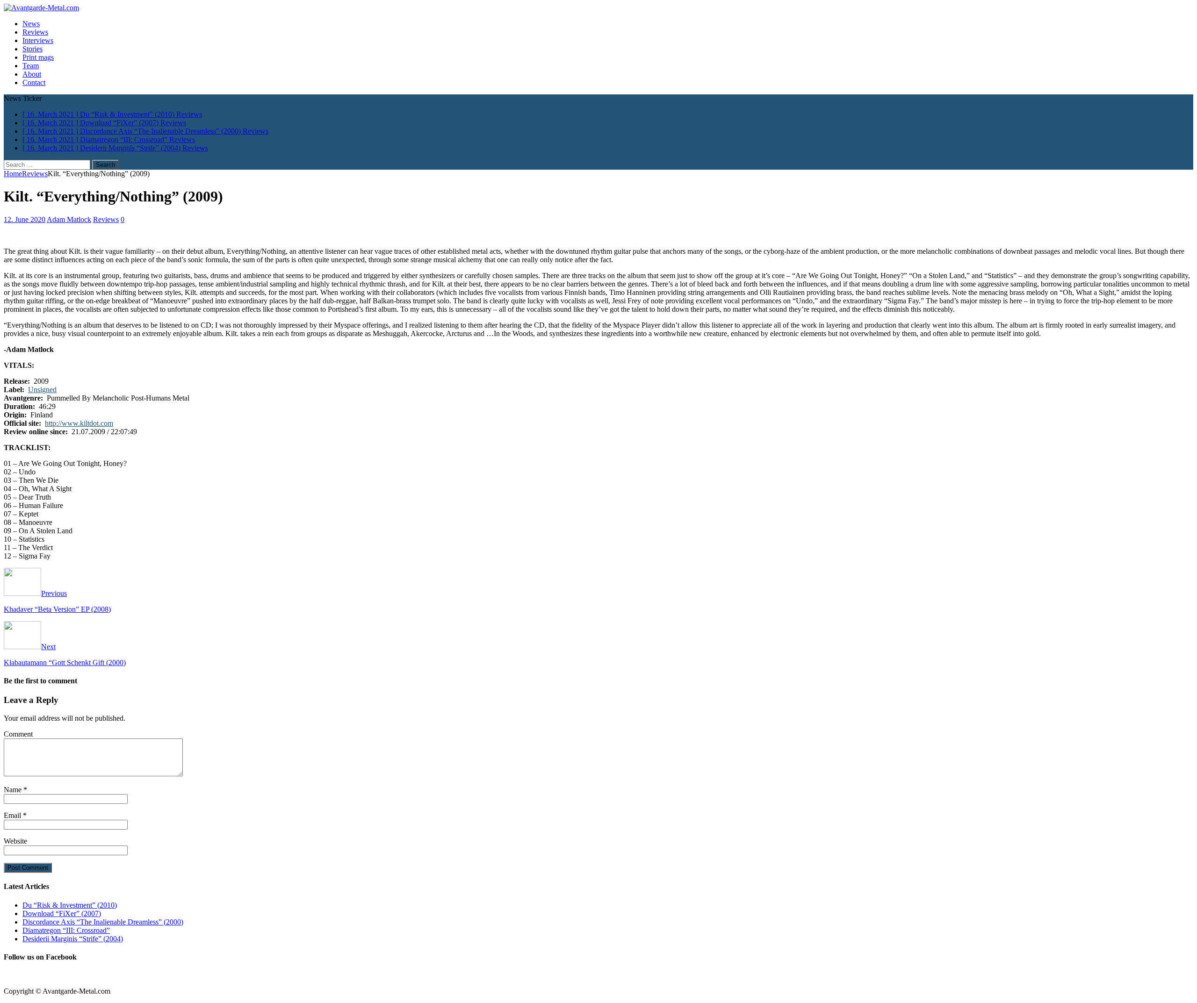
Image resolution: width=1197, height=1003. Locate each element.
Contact (33, 82)
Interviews (37, 40)
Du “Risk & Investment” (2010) (69, 905)
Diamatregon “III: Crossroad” (66, 930)
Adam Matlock (69, 219)
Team (30, 66)
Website (15, 841)
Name (13, 790)
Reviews (35, 32)
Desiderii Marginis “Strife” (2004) (72, 939)
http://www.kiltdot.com (79, 423)
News (31, 24)
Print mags (38, 57)
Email (13, 815)
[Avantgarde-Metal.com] (41, 8)
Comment (18, 734)
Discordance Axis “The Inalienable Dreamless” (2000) (102, 922)
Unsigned (42, 390)
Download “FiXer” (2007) (61, 913)
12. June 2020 (24, 219)
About (31, 74)
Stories (32, 49)
